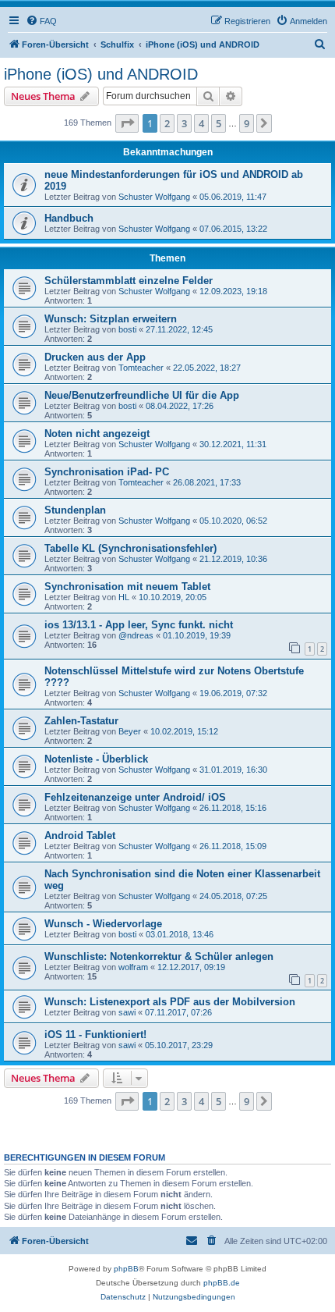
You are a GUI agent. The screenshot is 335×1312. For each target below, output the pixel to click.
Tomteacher (141, 367)
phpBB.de (221, 1282)
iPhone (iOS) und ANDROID (101, 74)
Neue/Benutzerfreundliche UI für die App (141, 395)
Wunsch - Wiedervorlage (103, 924)
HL (123, 597)
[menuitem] (41, 21)
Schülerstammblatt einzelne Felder (128, 280)
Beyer (129, 731)
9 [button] (246, 123)
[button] (127, 123)
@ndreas (135, 635)
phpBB (126, 1268)
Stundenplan (75, 510)
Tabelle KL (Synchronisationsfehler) (130, 548)
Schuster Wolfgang (154, 196)
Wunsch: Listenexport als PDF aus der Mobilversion (169, 1002)
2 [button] (167, 123)
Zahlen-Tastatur (81, 721)
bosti (127, 329)
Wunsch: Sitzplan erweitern (110, 319)
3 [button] (184, 123)
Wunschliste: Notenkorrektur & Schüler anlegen (158, 956)
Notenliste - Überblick (96, 759)
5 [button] (218, 123)
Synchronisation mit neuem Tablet (127, 586)
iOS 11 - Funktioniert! (95, 1034)
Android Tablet (79, 835)
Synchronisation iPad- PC (106, 472)
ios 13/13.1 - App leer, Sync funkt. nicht (138, 625)
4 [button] (201, 123)
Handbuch (68, 218)
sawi (127, 1012)
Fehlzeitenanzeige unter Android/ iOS (135, 797)
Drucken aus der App (95, 357)
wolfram (133, 967)
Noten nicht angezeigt (97, 433)
